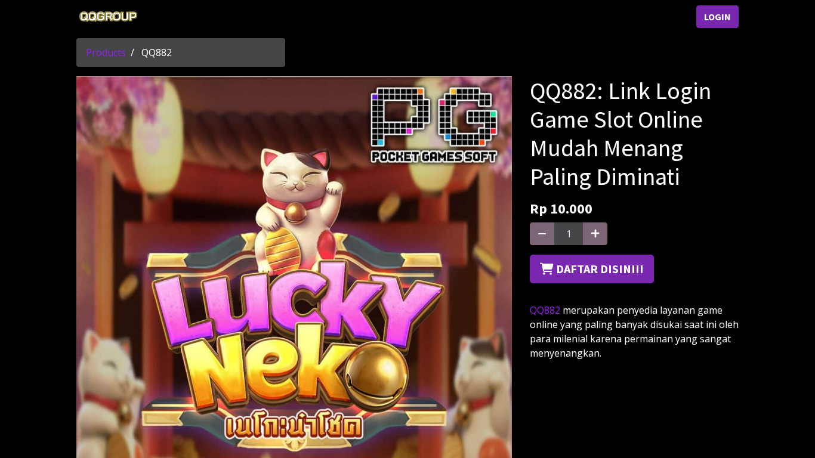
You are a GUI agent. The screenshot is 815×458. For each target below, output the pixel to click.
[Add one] (595, 233)
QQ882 (545, 310)
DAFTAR (660, 17)
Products (106, 52)
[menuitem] (172, 17)
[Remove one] (542, 233)
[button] (592, 269)
